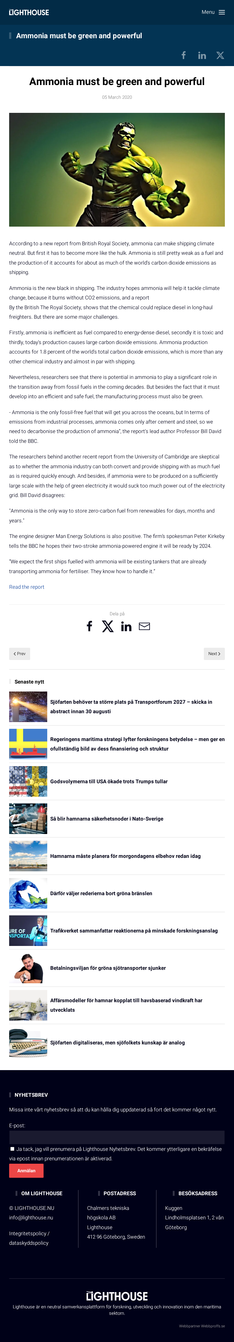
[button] (213, 12)
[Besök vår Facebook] (183, 55)
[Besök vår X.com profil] (220, 55)
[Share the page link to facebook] (89, 626)
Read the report (26, 587)
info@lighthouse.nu (31, 1218)
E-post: (17, 1125)
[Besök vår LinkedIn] (202, 55)
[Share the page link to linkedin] (126, 626)
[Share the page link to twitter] (108, 626)
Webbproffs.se (213, 1326)
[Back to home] (29, 12)
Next (212, 654)
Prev (21, 654)
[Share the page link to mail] (144, 626)
